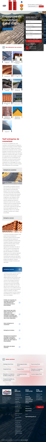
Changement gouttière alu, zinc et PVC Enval (8, 380)
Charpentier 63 (18, 420)
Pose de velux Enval (35, 364)
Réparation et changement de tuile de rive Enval (36, 370)
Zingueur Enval (20, 369)
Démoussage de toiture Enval (22, 365)
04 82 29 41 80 (9, 6)
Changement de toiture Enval (22, 375)
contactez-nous (7, 29)
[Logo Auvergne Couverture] (4, 5)
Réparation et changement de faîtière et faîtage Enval (8, 375)
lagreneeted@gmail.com (30, 416)
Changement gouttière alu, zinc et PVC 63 (18, 406)
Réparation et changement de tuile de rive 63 (18, 426)
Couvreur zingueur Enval (36, 374)
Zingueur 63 (17, 422)
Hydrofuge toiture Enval (8, 364)
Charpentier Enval (7, 369)
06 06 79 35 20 (14, 6)
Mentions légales (24, 440)
